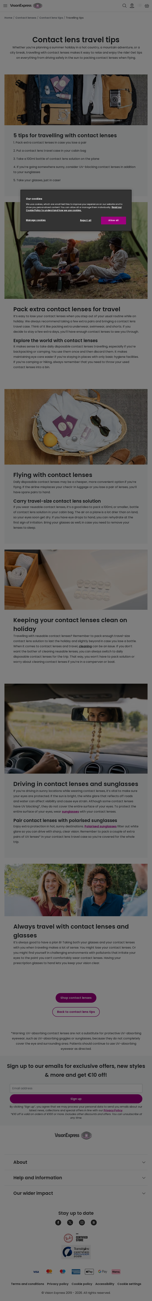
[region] (76, 210)
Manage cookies (36, 220)
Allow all (113, 220)
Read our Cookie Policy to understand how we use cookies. (74, 209)
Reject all (85, 220)
